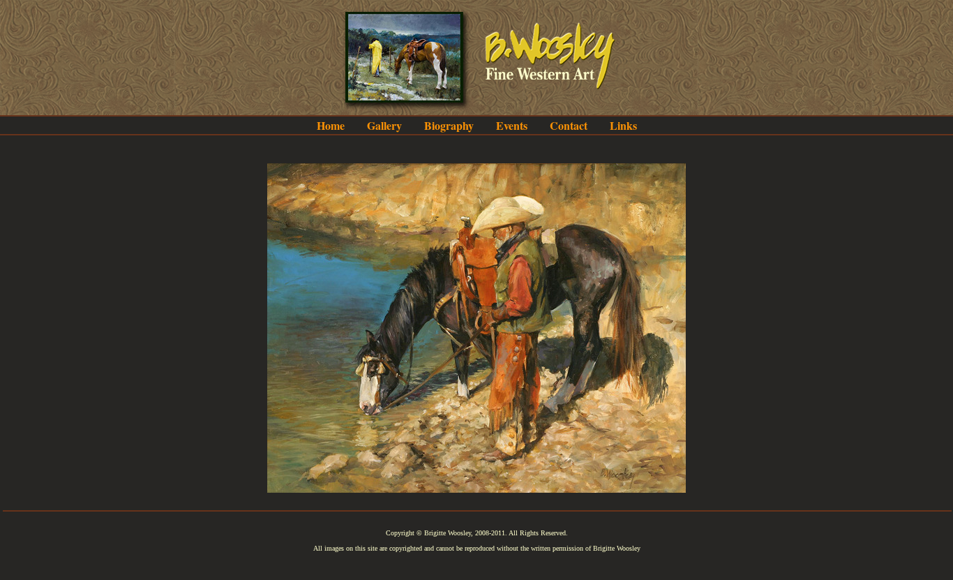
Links (623, 125)
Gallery (384, 125)
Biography (449, 125)
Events (511, 125)
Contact (568, 125)
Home (331, 125)
